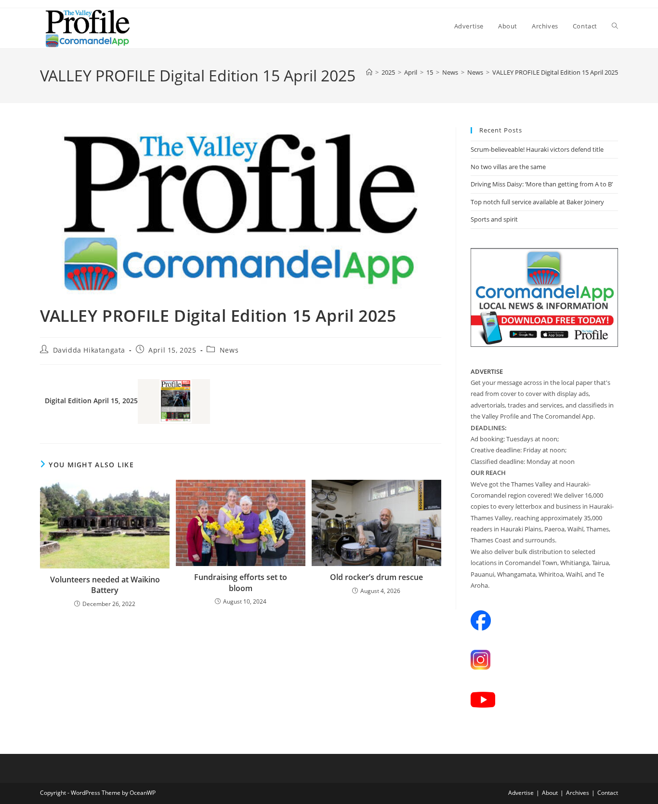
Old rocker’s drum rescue (376, 577)
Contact (607, 793)
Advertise (521, 793)
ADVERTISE (487, 371)
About (550, 793)
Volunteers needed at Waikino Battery (105, 584)
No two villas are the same (508, 166)
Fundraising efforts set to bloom (240, 582)
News (229, 350)
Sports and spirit (494, 219)
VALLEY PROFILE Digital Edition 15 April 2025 (555, 72)
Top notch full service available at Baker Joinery (537, 202)
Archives (577, 793)
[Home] (369, 72)
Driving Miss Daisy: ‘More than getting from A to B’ (542, 184)
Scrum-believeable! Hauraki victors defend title (537, 149)
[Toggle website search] (615, 26)
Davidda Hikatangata (89, 350)
